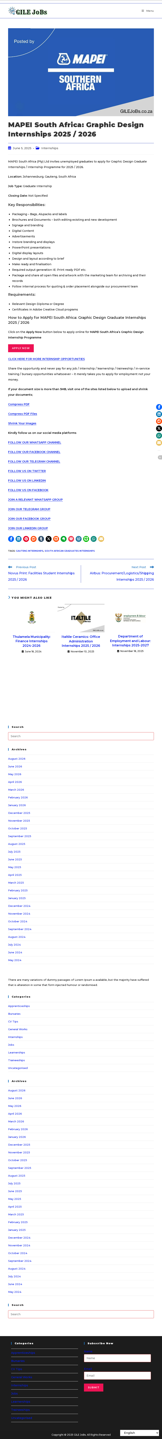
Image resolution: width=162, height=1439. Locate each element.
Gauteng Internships (29, 550)
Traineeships (16, 1060)
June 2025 (15, 859)
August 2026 (16, 758)
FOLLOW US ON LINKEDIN (27, 480)
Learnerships (16, 1052)
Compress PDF (19, 404)
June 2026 (15, 766)
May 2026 (14, 774)
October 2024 (17, 921)
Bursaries (14, 1013)
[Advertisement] (81, 690)
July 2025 (14, 851)
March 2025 (16, 882)
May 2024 (14, 960)
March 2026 (16, 789)
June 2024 (15, 952)
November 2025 (19, 820)
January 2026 (17, 805)
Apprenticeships (19, 1006)
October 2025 (17, 828)
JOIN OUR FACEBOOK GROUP (29, 518)
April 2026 (15, 781)
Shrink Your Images (22, 423)
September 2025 (19, 836)
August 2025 (16, 843)
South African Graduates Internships (70, 550)
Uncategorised (18, 1068)
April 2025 (15, 874)
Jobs (11, 1044)
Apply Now (21, 348)
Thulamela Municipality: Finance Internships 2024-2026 (32, 641)
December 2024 (19, 905)
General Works (17, 1029)
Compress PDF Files (22, 414)
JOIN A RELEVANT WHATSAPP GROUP (35, 499)
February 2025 (18, 890)
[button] (11, 539)
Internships (49, 148)
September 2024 (19, 929)
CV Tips (13, 1021)
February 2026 (18, 797)
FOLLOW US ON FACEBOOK (28, 490)
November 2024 (19, 913)
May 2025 (14, 867)
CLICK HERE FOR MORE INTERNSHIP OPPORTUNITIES (46, 359)
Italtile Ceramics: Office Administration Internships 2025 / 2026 (81, 641)
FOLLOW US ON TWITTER (27, 471)
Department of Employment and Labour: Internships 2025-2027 (130, 640)
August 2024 (16, 936)
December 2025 (19, 812)
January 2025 (17, 898)
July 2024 (14, 944)
